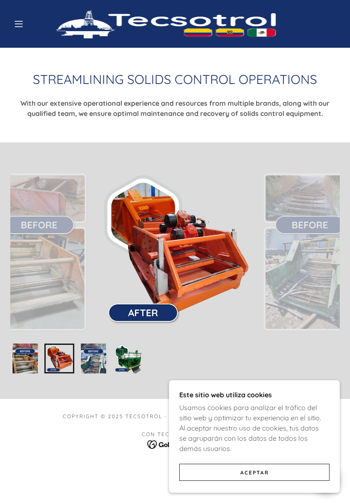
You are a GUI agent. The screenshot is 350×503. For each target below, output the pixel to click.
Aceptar (254, 472)
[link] (167, 24)
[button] (18, 23)
